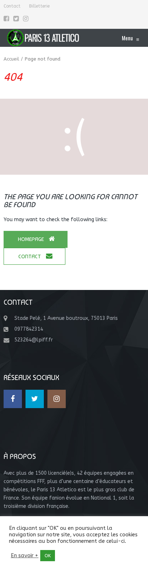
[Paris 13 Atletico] (43, 38)
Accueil (11, 59)
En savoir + (24, 556)
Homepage (31, 239)
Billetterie (39, 6)
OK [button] (48, 555)
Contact (12, 6)
